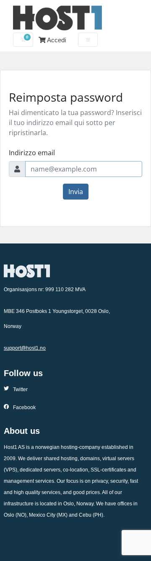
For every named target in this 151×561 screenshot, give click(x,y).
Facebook (24, 407)
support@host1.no (25, 348)
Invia (75, 191)
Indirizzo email (32, 152)
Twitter (20, 389)
